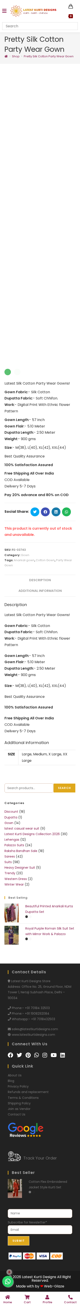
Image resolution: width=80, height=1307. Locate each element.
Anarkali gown (24, 560)
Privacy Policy (18, 1086)
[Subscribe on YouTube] (54, 1055)
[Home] (6, 56)
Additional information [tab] (40, 591)
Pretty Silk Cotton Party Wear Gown (49, 56)
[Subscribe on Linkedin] (62, 1055)
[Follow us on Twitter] (20, 1055)
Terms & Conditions (23, 1097)
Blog (11, 1081)
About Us (15, 1075)
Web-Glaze (54, 1286)
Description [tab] (40, 580)
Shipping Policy (19, 1103)
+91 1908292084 (37, 1013)
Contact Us (16, 1114)
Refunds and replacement (28, 1092)
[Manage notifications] (9, 1272)
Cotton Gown (45, 560)
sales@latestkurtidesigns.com (35, 1029)
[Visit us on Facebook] (11, 1055)
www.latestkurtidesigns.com (33, 1034)
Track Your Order (40, 1158)
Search (64, 788)
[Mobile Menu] (4, 11)
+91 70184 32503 (37, 1008)
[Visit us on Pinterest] (29, 1055)
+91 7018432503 (43, 1019)
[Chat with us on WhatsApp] (37, 1055)
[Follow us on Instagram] (45, 1055)
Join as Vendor (19, 1109)
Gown (25, 555)
